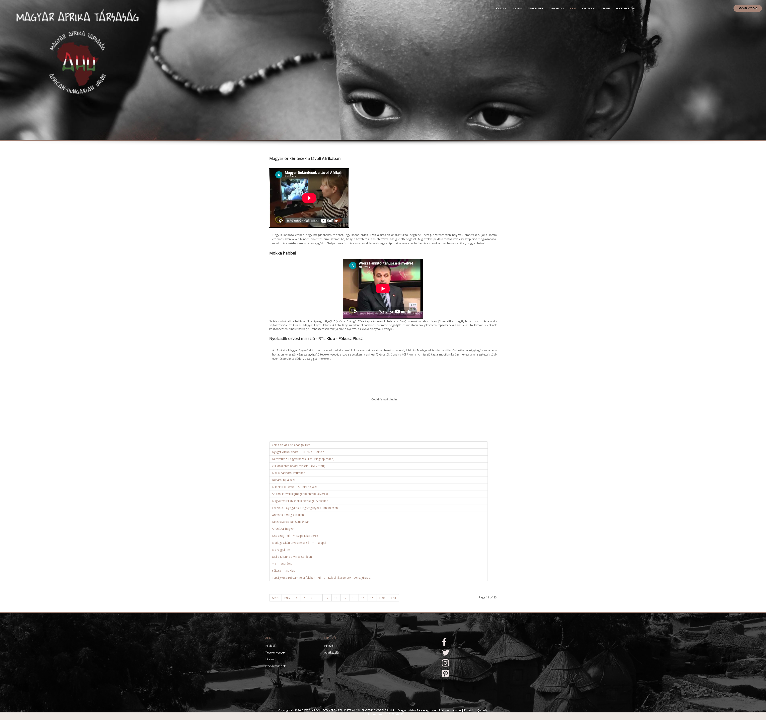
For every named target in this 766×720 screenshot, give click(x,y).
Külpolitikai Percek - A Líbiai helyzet (294, 487)
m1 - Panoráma (282, 564)
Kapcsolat (588, 8)
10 (327, 598)
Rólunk (517, 8)
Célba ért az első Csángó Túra (291, 445)
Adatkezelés (332, 652)
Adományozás (747, 8)
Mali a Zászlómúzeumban (288, 473)
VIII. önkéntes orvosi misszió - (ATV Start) (298, 466)
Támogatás (556, 8)
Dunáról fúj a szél (283, 480)
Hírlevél (329, 646)
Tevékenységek (275, 652)
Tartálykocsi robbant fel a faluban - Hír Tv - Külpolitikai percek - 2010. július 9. (321, 577)
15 (371, 598)
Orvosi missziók (275, 666)
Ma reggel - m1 (282, 550)
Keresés (605, 8)
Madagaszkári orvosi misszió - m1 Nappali (299, 543)
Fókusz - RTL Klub (283, 570)
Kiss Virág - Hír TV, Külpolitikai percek (295, 536)
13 (353, 598)
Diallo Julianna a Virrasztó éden (292, 557)
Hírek (573, 8)
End (393, 598)
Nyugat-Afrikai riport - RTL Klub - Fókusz (298, 452)
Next (382, 598)
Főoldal (501, 8)
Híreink (269, 659)
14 (362, 598)
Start (275, 598)
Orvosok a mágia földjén (288, 515)
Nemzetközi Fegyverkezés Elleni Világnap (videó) (303, 459)
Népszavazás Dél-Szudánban (290, 522)
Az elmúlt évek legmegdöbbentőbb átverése (300, 494)
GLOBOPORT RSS (625, 8)
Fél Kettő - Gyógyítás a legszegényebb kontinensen (305, 508)
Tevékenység (535, 8)
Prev (287, 598)
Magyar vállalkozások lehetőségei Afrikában (300, 501)
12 (344, 598)
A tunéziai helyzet (283, 529)
